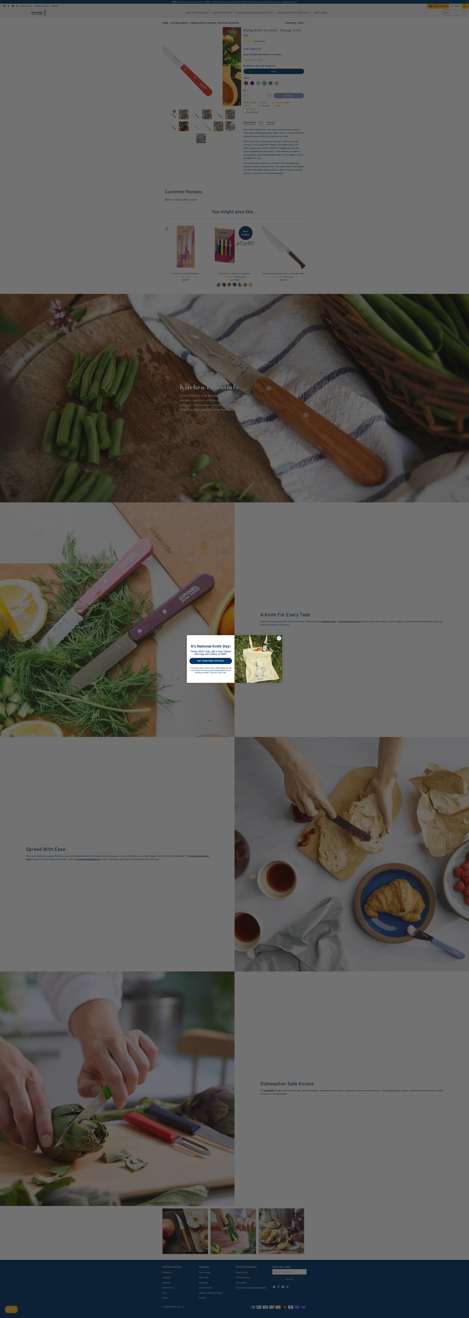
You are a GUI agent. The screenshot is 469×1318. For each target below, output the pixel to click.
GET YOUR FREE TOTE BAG (210, 661)
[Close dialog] (279, 638)
